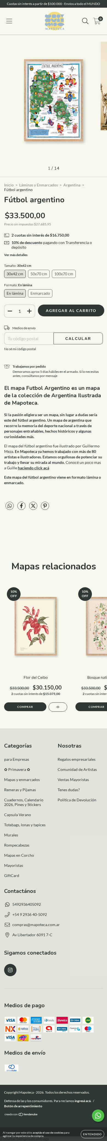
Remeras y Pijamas (20, 789)
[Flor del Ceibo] (58, 707)
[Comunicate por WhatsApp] (98, 1115)
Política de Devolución (77, 799)
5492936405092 (26, 904)
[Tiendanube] (21, 1115)
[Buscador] (85, 21)
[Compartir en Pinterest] (45, 508)
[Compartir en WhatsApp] (9, 506)
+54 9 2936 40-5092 (29, 914)
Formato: (18, 285)
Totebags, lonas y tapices (25, 824)
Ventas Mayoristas (73, 779)
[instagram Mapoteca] (10, 970)
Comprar (25, 706)
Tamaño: (17, 265)
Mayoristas (13, 865)
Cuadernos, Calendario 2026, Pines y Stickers (23, 802)
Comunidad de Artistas (77, 769)
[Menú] (9, 21)
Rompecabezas (16, 845)
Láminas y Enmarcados (38, 185)
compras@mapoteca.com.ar (36, 924)
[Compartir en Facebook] (21, 508)
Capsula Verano (17, 814)
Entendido (92, 1134)
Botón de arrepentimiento (23, 1106)
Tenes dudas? (69, 789)
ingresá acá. (83, 1101)
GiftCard (11, 875)
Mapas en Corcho (19, 855)
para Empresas (16, 759)
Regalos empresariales (76, 759)
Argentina (71, 185)
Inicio (9, 185)
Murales (11, 835)
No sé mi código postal (20, 349)
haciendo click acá (33, 468)
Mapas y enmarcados (22, 779)
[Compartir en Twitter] (33, 508)
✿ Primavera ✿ (17, 769)
